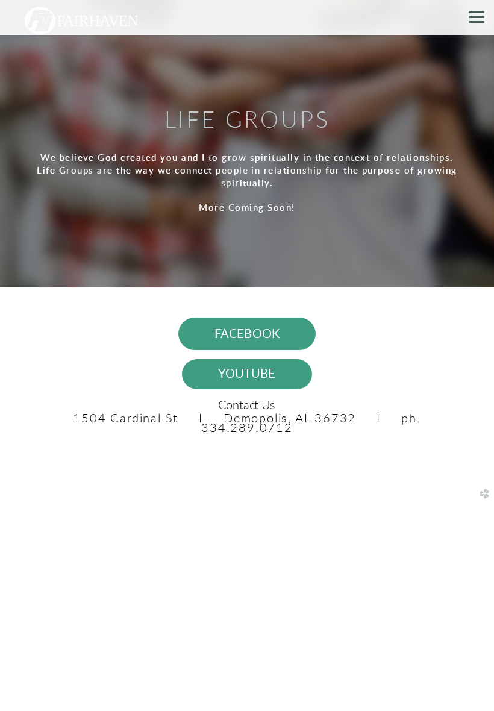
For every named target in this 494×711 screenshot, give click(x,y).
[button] (247, 334)
